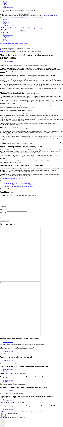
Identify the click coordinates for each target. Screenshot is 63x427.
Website (2, 215)
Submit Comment (4, 220)
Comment (3, 206)
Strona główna (3, 51)
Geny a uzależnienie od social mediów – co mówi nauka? (17, 183)
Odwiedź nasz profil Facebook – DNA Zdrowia (11, 178)
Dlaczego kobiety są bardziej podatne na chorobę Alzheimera (18, 186)
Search (2, 30)
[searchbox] (11, 31)
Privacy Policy (47, 15)
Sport (4, 3)
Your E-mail (3, 212)
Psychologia (6, 6)
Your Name (3, 209)
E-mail (2, 14)
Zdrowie (5, 2)
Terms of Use (56, 15)
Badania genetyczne (8, 7)
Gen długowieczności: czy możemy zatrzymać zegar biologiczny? (19, 184)
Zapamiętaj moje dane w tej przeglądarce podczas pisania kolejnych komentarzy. (21, 218)
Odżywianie (6, 4)
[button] (8, 188)
